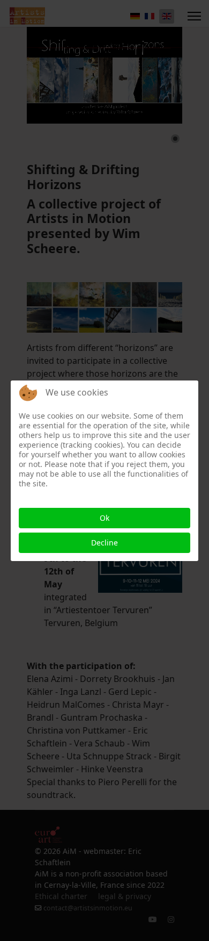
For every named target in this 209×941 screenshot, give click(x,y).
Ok (104, 518)
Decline (104, 542)
